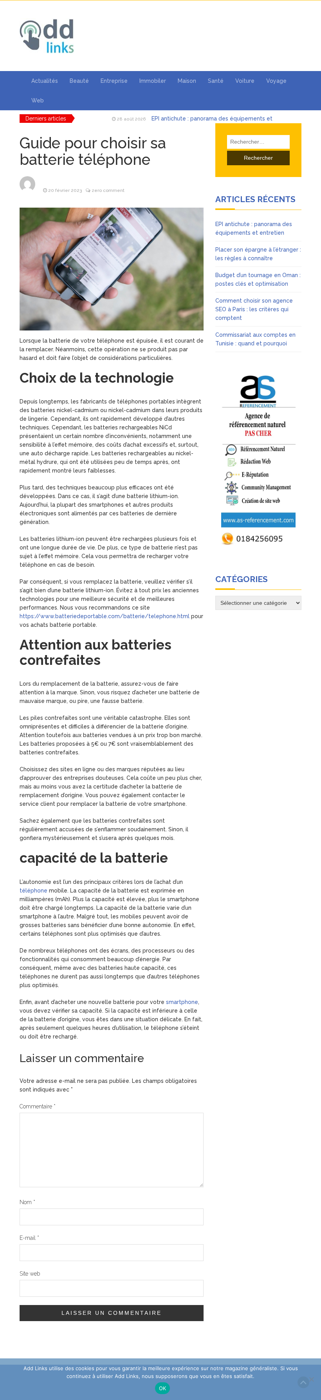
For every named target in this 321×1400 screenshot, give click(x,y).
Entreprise (114, 81)
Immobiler (152, 81)
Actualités (44, 81)
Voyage (276, 81)
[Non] (311, 1379)
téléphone (33, 890)
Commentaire (38, 1106)
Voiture (244, 81)
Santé (216, 81)
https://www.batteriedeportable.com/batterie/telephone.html (104, 616)
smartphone (182, 1002)
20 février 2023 (65, 190)
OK (162, 1388)
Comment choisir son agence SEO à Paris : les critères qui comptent (254, 309)
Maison (187, 81)
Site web (30, 1273)
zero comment (108, 190)
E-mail (29, 1238)
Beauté (79, 81)
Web (37, 100)
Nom (27, 1202)
